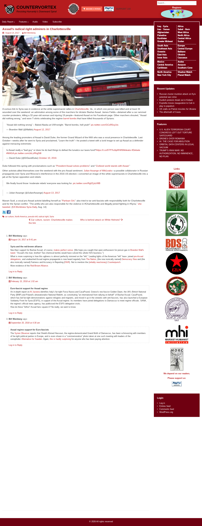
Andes (181, 62)
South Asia (162, 45)
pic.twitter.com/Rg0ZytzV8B (86, 183)
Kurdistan (162, 38)
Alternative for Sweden (31, 339)
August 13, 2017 (52, 192)
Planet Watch (184, 75)
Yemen (166, 29)
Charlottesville (82, 109)
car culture (9, 216)
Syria (52, 216)
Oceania (161, 51)
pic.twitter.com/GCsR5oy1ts (104, 124)
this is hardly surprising (60, 339)
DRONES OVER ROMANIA (172, 138)
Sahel (180, 29)
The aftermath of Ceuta (170, 112)
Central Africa (184, 38)
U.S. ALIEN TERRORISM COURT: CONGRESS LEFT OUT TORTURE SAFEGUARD (175, 132)
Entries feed (164, 406)
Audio (35, 22)
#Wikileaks (125, 150)
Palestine (161, 35)
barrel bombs (70, 118)
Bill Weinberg (30, 33)
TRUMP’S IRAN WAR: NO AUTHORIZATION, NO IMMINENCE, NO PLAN (176, 153)
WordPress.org (166, 412)
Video (45, 22)
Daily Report (7, 22)
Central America (165, 65)
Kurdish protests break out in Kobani (176, 100)
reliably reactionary (98, 262)
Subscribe (57, 22)
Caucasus (182, 57)
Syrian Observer (22, 333)
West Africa (183, 32)
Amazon (182, 65)
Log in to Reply (15, 271)
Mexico (160, 62)
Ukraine (181, 54)
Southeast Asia (164, 48)
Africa (180, 26)
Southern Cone (185, 68)
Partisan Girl (68, 200)
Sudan (181, 41)
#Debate (136, 150)
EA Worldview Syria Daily (24, 207)
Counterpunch (114, 262)
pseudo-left (33, 216)
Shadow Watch (185, 72)
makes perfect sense (63, 250)
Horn (187, 29)
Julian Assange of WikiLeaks (98, 170)
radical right (44, 216)
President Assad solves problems (72, 166)
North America (21, 216)
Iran (159, 29)
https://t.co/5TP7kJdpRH (108, 150)
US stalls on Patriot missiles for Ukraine (177, 109)
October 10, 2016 (47, 158)
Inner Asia (162, 57)
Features (23, 22)
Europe (181, 45)
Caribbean (162, 68)
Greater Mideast (165, 41)
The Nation (91, 259)
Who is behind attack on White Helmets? (100, 219)
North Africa (183, 35)
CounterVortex (36, 7)
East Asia (161, 54)
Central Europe (185, 48)
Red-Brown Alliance (39, 266)
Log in (162, 403)
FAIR (67, 262)
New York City (164, 75)
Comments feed (166, 409)
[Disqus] (75, 388)
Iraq (159, 26)
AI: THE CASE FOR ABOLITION (174, 141)
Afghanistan (163, 32)
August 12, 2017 (42, 129)
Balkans (181, 51)
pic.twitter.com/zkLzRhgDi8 (28, 153)
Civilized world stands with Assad (112, 166)
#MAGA (10, 153)
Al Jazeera (35, 292)
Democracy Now (129, 259)
